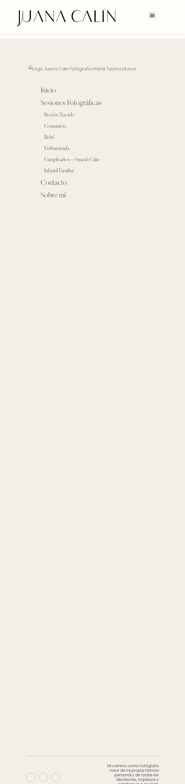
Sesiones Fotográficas (71, 103)
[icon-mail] (55, 777)
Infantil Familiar (59, 171)
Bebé (49, 137)
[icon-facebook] (43, 777)
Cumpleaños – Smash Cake (72, 160)
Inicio (48, 90)
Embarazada (56, 148)
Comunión (55, 126)
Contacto (54, 183)
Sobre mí (53, 195)
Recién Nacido (59, 115)
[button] (152, 15)
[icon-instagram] (30, 777)
